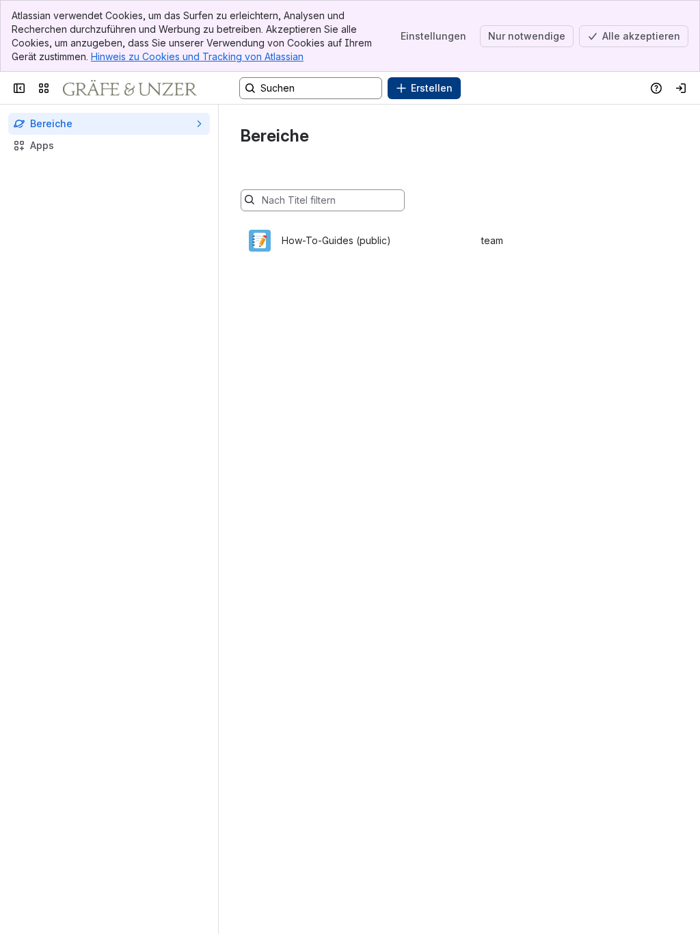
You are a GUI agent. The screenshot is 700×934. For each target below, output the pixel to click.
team (492, 240)
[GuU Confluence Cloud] (130, 88)
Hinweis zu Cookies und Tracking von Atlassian (197, 56)
